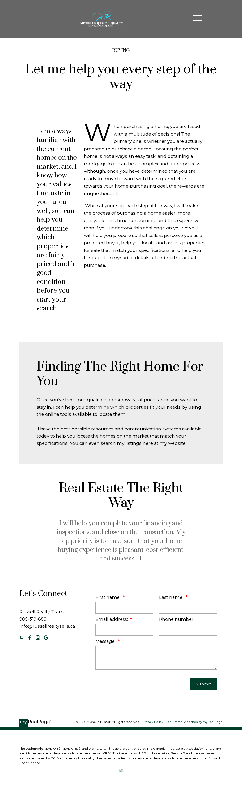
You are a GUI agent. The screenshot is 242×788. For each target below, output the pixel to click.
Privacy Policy (152, 722)
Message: (106, 641)
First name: (108, 597)
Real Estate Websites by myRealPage (194, 722)
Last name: (172, 597)
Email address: (112, 619)
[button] (21, 637)
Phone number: (176, 619)
